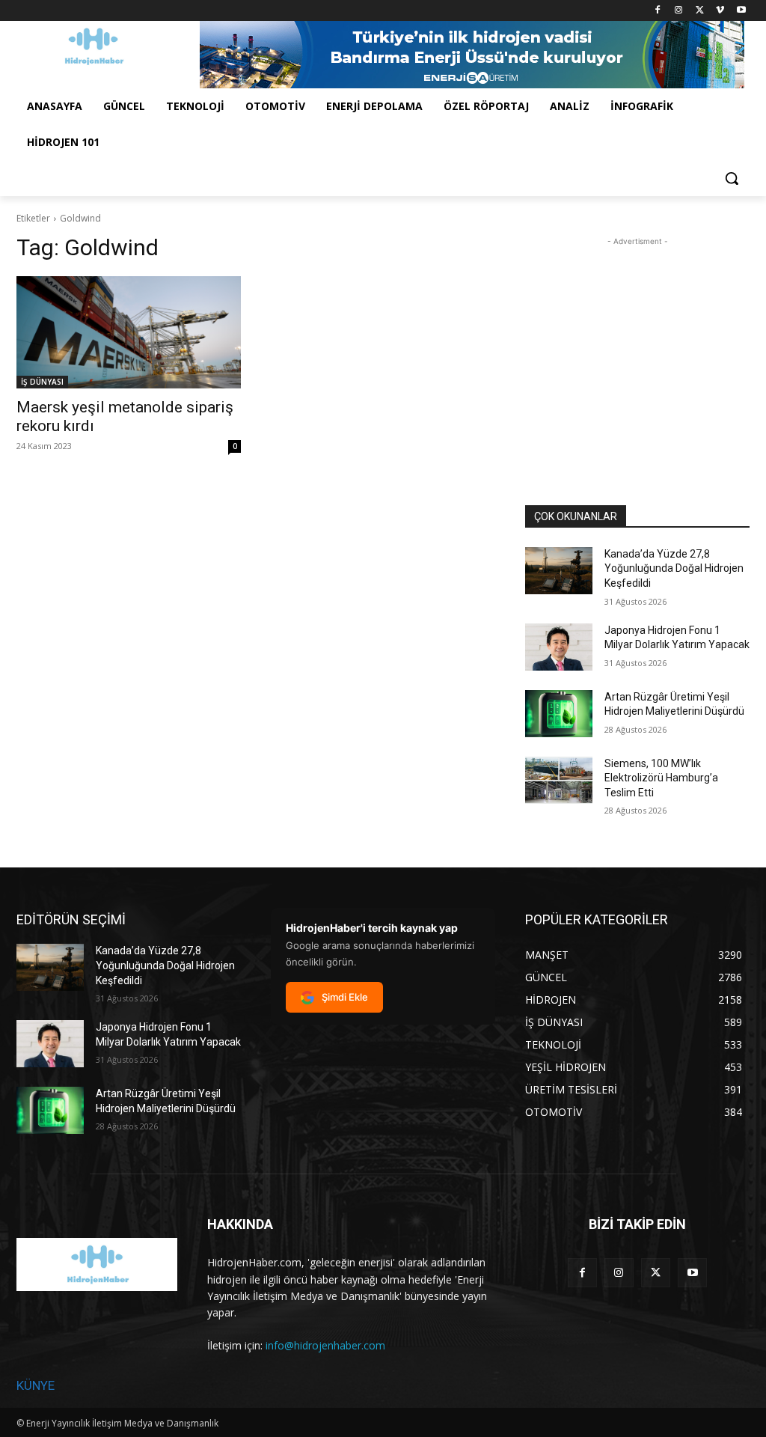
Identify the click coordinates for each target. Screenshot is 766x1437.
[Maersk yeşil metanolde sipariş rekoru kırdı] (128, 332)
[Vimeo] (720, 10)
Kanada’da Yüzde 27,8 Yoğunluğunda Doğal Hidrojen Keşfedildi (674, 568)
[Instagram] (678, 10)
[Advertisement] (637, 342)
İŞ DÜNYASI (42, 381)
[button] (732, 178)
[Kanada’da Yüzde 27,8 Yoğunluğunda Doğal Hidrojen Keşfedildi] (558, 570)
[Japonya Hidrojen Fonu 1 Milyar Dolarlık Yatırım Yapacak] (558, 647)
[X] (699, 10)
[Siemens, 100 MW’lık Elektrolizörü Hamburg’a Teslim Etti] (558, 780)
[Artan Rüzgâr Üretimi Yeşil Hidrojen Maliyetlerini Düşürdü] (558, 713)
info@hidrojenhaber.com (325, 1345)
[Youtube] (741, 10)
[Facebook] (658, 10)
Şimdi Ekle (345, 997)
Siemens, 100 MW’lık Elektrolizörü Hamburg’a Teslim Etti (661, 778)
